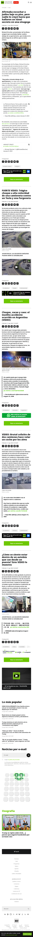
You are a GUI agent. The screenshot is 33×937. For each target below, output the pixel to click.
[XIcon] (13, 914)
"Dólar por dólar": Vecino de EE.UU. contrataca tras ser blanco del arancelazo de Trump (16, 732)
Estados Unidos (7, 166)
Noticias (16, 859)
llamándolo (25, 95)
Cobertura (16, 889)
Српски (21, 926)
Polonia (15, 530)
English (8, 926)
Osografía (8, 811)
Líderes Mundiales (16, 873)
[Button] (28, 2)
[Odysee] (10, 914)
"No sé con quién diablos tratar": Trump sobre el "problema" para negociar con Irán (16, 740)
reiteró (10, 89)
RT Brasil (14, 925)
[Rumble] (8, 914)
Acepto (12, 759)
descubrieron (6, 124)
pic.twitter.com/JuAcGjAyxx (11, 146)
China (14, 647)
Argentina (23, 410)
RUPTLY (15, 928)
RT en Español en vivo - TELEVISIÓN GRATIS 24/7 (15, 687)
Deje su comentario (16, 179)
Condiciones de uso (16, 894)
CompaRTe (7, 925)
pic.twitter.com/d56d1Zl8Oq (16, 113)
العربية (20, 925)
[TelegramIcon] (16, 914)
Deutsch (27, 925)
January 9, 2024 (24, 116)
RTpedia (16, 871)
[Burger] (31, 2)
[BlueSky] (19, 914)
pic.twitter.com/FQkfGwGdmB (14, 391)
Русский (27, 926)
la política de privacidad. (14, 759)
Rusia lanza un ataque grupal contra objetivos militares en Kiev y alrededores (15, 716)
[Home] (2, 2)
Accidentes (6, 288)
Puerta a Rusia (23, 928)
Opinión (16, 868)
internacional (23, 288)
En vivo (16, 2)
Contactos (16, 884)
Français (14, 926)
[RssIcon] (25, 914)
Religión (17, 166)
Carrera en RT (16, 891)
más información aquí (11, 935)
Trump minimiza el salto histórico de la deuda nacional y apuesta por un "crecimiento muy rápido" (14, 723)
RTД (10, 928)
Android (16, 901)
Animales (15, 410)
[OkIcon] (22, 914)
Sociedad (21, 647)
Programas (16, 864)
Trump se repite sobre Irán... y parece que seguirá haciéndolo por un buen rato (16, 835)
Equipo (16, 886)
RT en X (16, 852)
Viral (16, 861)
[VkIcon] (5, 914)
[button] (16, 267)
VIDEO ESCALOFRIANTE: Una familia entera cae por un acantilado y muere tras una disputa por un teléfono (15, 707)
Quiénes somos (16, 881)
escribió (20, 85)
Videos (16, 866)
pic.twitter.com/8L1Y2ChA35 (17, 511)
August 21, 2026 (9, 396)
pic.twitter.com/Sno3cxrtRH (19, 627)
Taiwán (14, 288)
